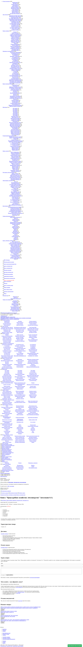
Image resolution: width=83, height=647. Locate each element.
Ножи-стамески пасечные (15, 143)
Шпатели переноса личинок (15, 106)
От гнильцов (15, 55)
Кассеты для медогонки (15, 130)
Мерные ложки (15, 168)
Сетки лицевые (15, 9)
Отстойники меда (15, 159)
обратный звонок (21, 592)
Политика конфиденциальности (9, 639)
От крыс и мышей (15, 70)
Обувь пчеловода (15, 6)
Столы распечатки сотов (15, 155)
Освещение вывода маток (15, 97)
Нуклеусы (15, 95)
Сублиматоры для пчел (15, 67)
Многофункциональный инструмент (15, 140)
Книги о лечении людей (15, 254)
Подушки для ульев (15, 29)
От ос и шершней (15, 74)
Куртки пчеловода (15, 4)
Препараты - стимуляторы (15, 56)
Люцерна (15, 230)
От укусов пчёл (15, 76)
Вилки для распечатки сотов (15, 137)
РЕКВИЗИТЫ (16, 319)
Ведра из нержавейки (15, 153)
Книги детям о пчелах (15, 256)
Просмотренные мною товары (7, 470)
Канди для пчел (15, 64)
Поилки (15, 297)
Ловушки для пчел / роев (15, 186)
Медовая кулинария (15, 246)
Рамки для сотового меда (15, 175)
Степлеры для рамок (15, 47)
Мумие (15, 305)
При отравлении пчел (15, 66)
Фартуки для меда (15, 12)
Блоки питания (15, 198)
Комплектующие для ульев (15, 23)
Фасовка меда (15, 160)
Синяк (15, 237)
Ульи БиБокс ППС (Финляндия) (15, 18)
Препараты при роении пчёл (15, 62)
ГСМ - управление (15, 197)
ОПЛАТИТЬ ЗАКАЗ (18, 318)
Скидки (4, 635)
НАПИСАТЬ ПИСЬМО (26, 318)
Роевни (15, 188)
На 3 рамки (15, 109)
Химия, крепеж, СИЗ (15, 212)
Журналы (15, 253)
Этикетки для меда (15, 157)
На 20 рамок (15, 114)
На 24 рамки (15, 115)
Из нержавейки (15, 127)
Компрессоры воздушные (15, 199)
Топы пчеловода (15, 11)
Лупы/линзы (20, 361)
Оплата (4, 631)
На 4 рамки (15, 110)
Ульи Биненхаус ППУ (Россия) (15, 16)
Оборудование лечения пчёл (14, 82)
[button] (75, 645)
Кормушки (15, 296)
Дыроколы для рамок (15, 40)
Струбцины (15, 202)
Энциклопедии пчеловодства (15, 250)
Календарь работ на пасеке (15, 242)
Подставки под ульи (15, 25)
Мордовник (15, 231)
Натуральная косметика (15, 306)
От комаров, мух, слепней (15, 81)
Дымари (15, 138)
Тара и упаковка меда (15, 152)
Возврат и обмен (6, 634)
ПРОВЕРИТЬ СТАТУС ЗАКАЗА (6, 319)
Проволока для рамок (15, 38)
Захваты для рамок (15, 139)
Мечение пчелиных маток (33, 361)
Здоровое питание (15, 304)
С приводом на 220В (15, 120)
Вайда (15, 218)
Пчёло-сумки (15, 169)
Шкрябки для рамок (15, 42)
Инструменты (5, 206)
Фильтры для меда (15, 154)
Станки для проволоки (15, 33)
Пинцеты (15, 99)
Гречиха (15, 221)
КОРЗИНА (11, 318)
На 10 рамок (15, 113)
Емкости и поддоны (15, 163)
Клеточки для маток (15, 88)
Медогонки (5, 107)
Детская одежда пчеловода (15, 13)
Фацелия (15, 238)
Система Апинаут (15, 101)
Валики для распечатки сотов (15, 136)
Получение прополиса (15, 178)
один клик (18, 593)
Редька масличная (15, 236)
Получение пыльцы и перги (15, 177)
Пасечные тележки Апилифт (15, 184)
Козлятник (15, 228)
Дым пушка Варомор (15, 78)
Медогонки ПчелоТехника (15, 125)
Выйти (4, 643)
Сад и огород (14, 215)
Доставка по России (6, 638)
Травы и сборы (15, 310)
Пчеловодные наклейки (15, 248)
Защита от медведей (15, 69)
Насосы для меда (15, 164)
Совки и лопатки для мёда (15, 145)
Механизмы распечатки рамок (15, 161)
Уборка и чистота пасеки (15, 201)
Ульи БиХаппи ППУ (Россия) (15, 19)
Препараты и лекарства (15, 298)
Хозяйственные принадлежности (15, 211)
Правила (4, 630)
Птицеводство (5, 295)
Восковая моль (15, 301)
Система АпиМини (15, 100)
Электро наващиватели (15, 44)
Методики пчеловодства (15, 247)
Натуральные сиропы (15, 308)
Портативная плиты (15, 183)
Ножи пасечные (15, 142)
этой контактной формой (35, 577)
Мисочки (15, 94)
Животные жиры (15, 303)
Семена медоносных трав (8, 216)
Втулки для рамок (15, 39)
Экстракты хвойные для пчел (15, 68)
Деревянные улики (15, 21)
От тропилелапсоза (15, 58)
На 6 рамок (15, 111)
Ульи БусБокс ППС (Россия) (15, 20)
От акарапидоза (15, 59)
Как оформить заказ (6, 633)
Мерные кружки (15, 166)
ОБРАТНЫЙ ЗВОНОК (4, 317)
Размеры (4, 641)
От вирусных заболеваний (15, 52)
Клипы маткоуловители (15, 89)
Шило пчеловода (33, 387)
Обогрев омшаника (15, 189)
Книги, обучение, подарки (8, 240)
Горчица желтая (15, 220)
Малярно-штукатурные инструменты (15, 213)
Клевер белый (15, 226)
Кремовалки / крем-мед (15, 170)
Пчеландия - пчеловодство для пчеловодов (17, 482)
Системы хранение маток (15, 103)
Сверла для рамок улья (15, 41)
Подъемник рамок (15, 49)
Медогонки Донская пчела (15, 124)
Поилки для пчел (15, 187)
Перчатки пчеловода (15, 7)
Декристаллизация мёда (15, 158)
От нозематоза (15, 57)
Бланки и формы (15, 255)
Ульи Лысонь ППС (14, 17)
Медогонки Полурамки (15, 118)
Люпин (15, 229)
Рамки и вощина (6, 30)
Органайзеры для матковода (15, 96)
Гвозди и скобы (15, 45)
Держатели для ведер (15, 171)
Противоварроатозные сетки (15, 75)
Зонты (15, 181)
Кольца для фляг (15, 167)
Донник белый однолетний (15, 223)
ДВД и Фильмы (15, 241)
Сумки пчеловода (15, 10)
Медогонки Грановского (15, 123)
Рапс (15, 234)
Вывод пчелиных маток (7, 83)
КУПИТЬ (2, 610)
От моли (15, 71)
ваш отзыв (20, 600)
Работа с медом (6, 151)
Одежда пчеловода (6, 1)
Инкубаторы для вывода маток (15, 87)
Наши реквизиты (3, 476)
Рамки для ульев (15, 32)
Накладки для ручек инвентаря (15, 141)
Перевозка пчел (15, 196)
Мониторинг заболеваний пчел (15, 80)
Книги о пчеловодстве (15, 251)
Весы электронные (15, 156)
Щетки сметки (15, 150)
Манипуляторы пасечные (15, 194)
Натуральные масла (15, 307)
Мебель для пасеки (15, 193)
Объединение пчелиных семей (15, 79)
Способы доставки (4, 533)
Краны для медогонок (15, 131)
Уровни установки (15, 26)
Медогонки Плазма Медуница (15, 122)
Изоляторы (15, 85)
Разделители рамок (15, 50)
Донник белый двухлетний (15, 222)
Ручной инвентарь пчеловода (8, 135)
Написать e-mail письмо (5, 473)
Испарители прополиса (15, 179)
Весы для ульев (15, 28)
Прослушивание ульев (15, 191)
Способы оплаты (4, 547)
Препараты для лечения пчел (8, 51)
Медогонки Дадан (14, 116)
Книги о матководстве (15, 245)
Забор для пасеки (20, 414)
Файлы (15, 258)
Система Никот (15, 102)
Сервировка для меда (15, 174)
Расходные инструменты (15, 209)
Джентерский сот (15, 84)
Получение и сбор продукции (8, 172)
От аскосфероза (15, 54)
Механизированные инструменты (14, 207)
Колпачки (15, 90)
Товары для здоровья (7, 299)
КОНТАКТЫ (12, 317)
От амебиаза (15, 60)
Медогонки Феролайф (15, 126)
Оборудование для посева (15, 217)
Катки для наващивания (15, 46)
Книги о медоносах (15, 252)
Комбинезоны (15, 2)
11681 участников (10, 486)
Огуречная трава (15, 232)
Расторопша (15, 235)
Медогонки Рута (15, 117)
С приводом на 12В (15, 119)
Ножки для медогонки (15, 132)
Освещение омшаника (15, 192)
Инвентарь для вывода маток (15, 86)
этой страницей (19, 587)
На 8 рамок (15, 112)
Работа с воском (15, 173)
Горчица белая (15, 219)
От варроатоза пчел (15, 53)
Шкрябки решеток (7, 388)
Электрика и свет (15, 214)
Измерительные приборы (15, 165)
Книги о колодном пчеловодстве (15, 243)
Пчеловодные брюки (15, 8)
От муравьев (15, 72)
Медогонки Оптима (15, 129)
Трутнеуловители (15, 104)
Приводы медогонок (15, 133)
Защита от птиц (15, 77)
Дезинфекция (15, 63)
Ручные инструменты (15, 208)
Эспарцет (15, 239)
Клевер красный (15, 227)
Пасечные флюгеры (15, 182)
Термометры (15, 200)
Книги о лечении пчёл (15, 244)
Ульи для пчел (5, 14)
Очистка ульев (15, 144)
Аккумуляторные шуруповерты (33, 414)
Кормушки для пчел (15, 185)
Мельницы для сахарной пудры (15, 195)
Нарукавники (15, 5)
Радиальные (15, 121)
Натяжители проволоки (15, 48)
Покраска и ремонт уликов (15, 27)
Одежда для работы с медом (15, 162)
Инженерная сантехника (15, 210)
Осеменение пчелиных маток (15, 98)
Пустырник (15, 233)
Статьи (4, 642)
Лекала (15, 43)
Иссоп (15, 225)
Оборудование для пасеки (8, 180)
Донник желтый (15, 224)
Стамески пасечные (15, 146)
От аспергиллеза (15, 61)
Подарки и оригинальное (15, 257)
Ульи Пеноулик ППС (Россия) (15, 15)
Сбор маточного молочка (15, 176)
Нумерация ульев (15, 24)
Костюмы (15, 3)
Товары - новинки (5, 471)
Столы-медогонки (15, 134)
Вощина (15, 31)
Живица (15, 302)
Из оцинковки (15, 128)
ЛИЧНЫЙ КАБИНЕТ (4, 318)
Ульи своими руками (15, 22)
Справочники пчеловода (15, 249)
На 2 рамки (15, 108)
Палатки (15, 190)
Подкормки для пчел (15, 65)
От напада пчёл (15, 73)
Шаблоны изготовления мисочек (15, 105)
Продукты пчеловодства (15, 309)
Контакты (4, 629)
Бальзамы (15, 300)
